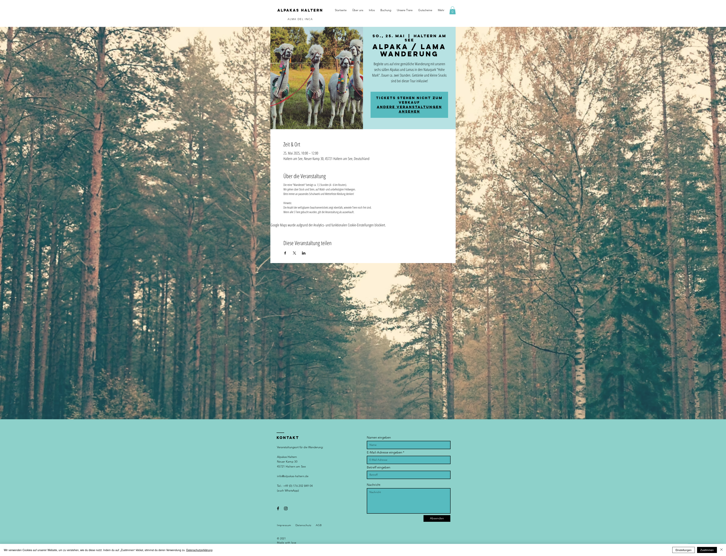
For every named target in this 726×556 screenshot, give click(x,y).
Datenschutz (303, 525)
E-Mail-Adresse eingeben (384, 452)
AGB (319, 525)
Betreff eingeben (378, 467)
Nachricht (373, 484)
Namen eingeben (379, 437)
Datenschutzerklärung (199, 550)
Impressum (284, 525)
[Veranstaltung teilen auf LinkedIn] (304, 253)
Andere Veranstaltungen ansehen (409, 109)
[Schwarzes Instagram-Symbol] (285, 508)
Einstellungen (684, 550)
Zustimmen (707, 550)
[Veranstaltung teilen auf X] (294, 253)
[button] (452, 10)
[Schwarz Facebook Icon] (278, 508)
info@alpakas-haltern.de (292, 476)
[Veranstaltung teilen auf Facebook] (285, 253)
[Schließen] (721, 550)
